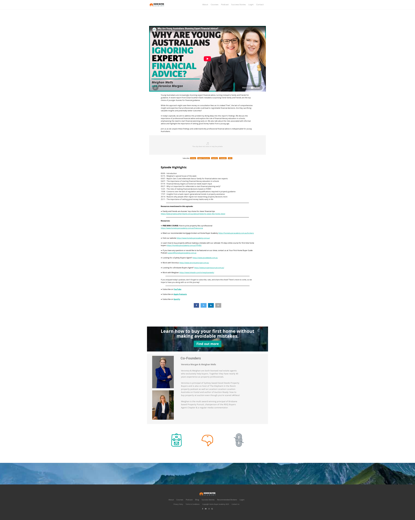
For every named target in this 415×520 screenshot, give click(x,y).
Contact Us (235, 504)
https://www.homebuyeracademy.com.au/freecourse (182, 228)
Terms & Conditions (193, 504)
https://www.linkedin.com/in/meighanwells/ (196, 272)
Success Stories (238, 4)
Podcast (225, 4)
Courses (214, 4)
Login (251, 4)
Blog (197, 499)
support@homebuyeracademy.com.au (182, 253)
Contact (260, 4)
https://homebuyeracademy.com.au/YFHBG (184, 245)
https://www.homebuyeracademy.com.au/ (193, 238)
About (205, 4)
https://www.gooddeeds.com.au (205, 258)
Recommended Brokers (227, 499)
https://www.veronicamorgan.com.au (194, 263)
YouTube (177, 289)
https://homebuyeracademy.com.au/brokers (236, 233)
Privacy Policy (178, 504)
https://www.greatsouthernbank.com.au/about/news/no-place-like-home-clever (193, 214)
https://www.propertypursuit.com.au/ (209, 267)
